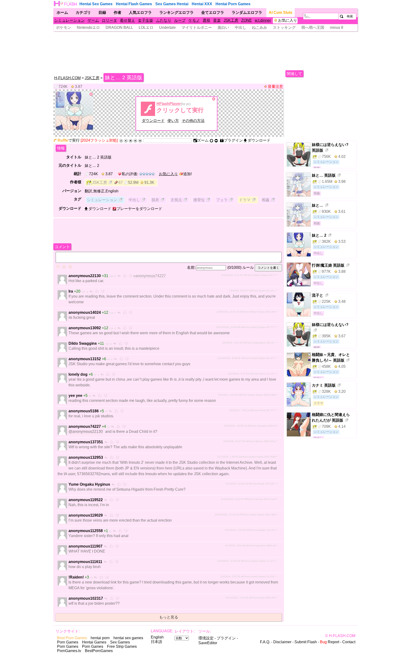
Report (329, 642)
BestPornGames (99, 651)
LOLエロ (146, 27)
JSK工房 (231, 20)
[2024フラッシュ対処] (99, 140)
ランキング (176, 12)
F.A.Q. (265, 642)
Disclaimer (282, 642)
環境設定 (206, 638)
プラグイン (226, 638)
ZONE (246, 20)
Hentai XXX (202, 4)
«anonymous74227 (149, 276)
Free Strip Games (122, 646)
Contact (348, 642)
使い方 (173, 121)
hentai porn (100, 638)
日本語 (156, 642)
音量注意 (275, 87)
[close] (91, 94)
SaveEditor (207, 643)
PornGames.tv (69, 651)
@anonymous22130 (85, 431)
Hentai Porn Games (232, 4)
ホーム (62, 12)
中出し (240, 27)
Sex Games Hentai (171, 4)
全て (212, 12)
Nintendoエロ (88, 27)
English (157, 637)
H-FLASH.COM (67, 78)
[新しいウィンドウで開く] (110, 183)
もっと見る (168, 617)
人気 (140, 12)
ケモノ (194, 20)
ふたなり (163, 20)
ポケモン (63, 27)
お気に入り (287, 20)
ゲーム (93, 20)
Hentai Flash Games (134, 4)
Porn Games (67, 642)
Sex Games (120, 642)
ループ (180, 20)
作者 (117, 12)
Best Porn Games (72, 638)
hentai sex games (128, 638)
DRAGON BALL (119, 27)
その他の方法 (193, 121)
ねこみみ (259, 27)
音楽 (217, 20)
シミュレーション (69, 20)
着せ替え (127, 20)
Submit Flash (305, 642)
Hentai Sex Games (96, 4)
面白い (223, 27)
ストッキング (284, 27)
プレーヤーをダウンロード (139, 209)
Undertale (167, 27)
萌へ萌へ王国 (312, 27)
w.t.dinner (263, 20)
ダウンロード (153, 121)
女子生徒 (145, 20)
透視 (206, 20)
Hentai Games (94, 642)
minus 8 (336, 27)
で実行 (69, 140)
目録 (102, 12)
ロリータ (109, 20)
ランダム (247, 12)
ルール (248, 267)
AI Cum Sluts (280, 12)
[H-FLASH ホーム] (66, 3)
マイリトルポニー (196, 27)
